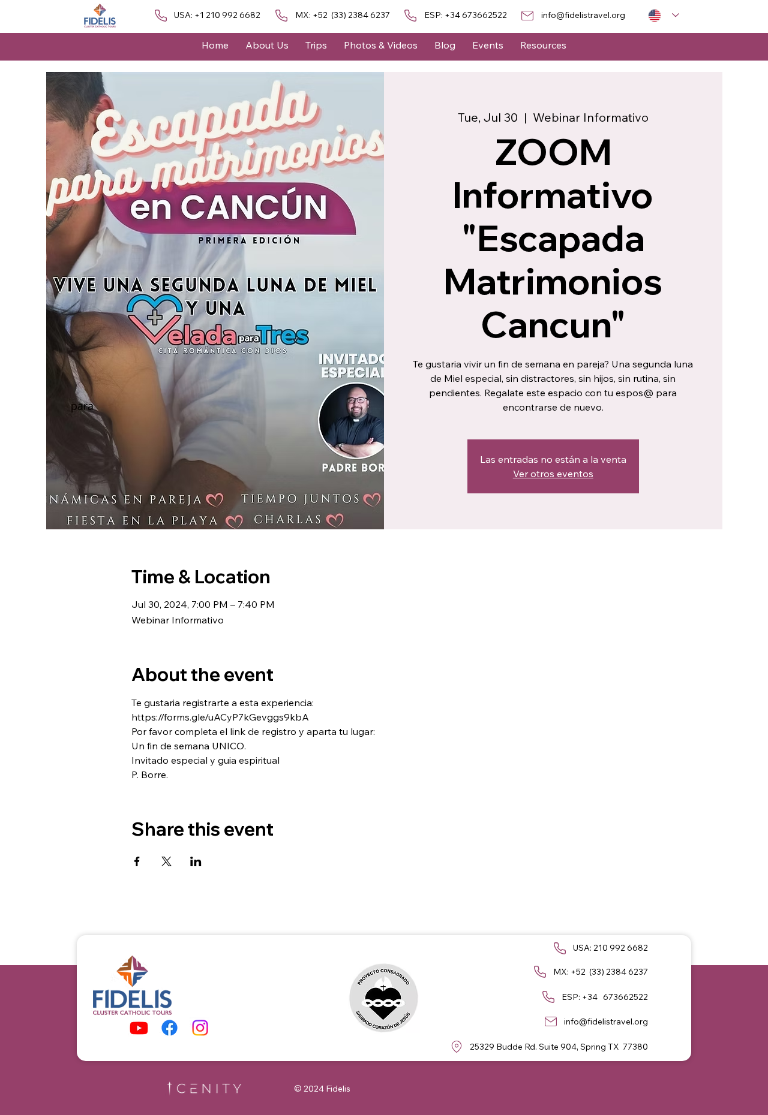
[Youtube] (138, 1027)
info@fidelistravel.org (583, 15)
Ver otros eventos (553, 474)
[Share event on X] (166, 861)
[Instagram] (200, 1027)
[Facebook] (169, 1027)
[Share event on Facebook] (137, 861)
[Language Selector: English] (664, 15)
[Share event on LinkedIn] (196, 861)
